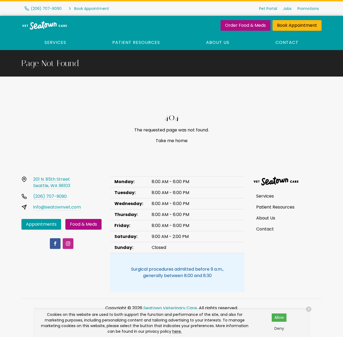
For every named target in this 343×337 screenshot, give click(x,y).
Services (55, 42)
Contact (287, 42)
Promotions (308, 8)
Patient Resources (136, 42)
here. (177, 331)
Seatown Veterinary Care (170, 308)
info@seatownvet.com (57, 207)
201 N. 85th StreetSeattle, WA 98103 (51, 182)
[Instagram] (68, 243)
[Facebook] (55, 243)
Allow (279, 317)
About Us (217, 42)
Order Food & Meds (245, 25)
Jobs (287, 8)
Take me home (172, 141)
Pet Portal (268, 8)
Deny (279, 328)
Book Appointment (297, 25)
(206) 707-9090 (50, 196)
